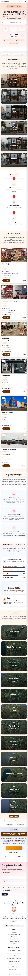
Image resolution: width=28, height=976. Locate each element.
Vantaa (5, 343)
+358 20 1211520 (7, 277)
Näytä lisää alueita (14, 816)
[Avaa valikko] (25, 1)
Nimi (3, 874)
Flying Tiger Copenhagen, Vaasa (11, 301)
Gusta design (6, 375)
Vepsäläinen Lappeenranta (9, 449)
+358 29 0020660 (7, 351)
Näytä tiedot (6, 280)
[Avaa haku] (19, 1)
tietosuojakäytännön (7, 890)
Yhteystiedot (14, 936)
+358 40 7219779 (7, 388)
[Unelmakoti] (14, 910)
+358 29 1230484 (7, 425)
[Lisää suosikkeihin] (25, 249)
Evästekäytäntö (14, 939)
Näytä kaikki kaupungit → (14, 969)
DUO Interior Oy (6, 338)
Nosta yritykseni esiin (14, 848)
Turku (4, 417)
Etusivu (14, 932)
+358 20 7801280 (7, 462)
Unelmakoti (14, 914)
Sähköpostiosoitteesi (7, 880)
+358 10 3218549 (7, 314)
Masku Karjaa (6, 264)
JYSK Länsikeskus (7, 412)
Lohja (4, 268)
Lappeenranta (6, 454)
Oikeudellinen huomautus (14, 934)
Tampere (5, 380)
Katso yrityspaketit (14, 852)
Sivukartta (14, 943)
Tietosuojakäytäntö (14, 941)
